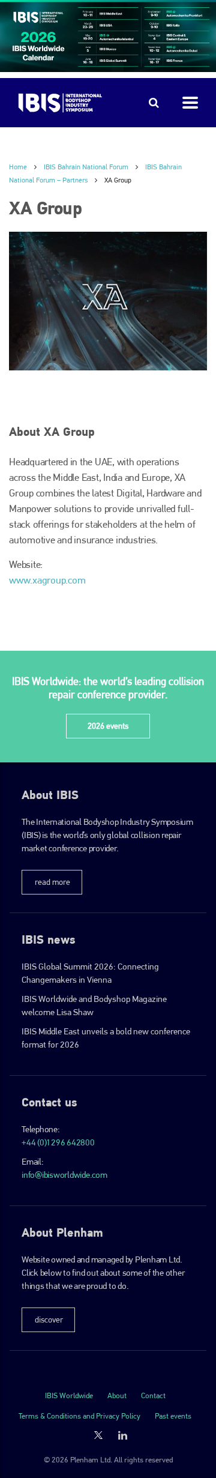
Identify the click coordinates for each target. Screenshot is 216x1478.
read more (52, 882)
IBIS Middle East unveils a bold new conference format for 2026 (106, 1038)
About (117, 1395)
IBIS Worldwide (69, 1395)
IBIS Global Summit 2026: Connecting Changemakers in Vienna (90, 973)
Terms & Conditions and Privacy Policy (79, 1415)
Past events (173, 1415)
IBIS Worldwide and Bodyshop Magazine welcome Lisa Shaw (94, 1006)
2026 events (108, 726)
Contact (153, 1395)
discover (49, 1319)
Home (18, 167)
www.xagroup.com (47, 580)
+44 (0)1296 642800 (58, 1142)
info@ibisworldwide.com (64, 1174)
